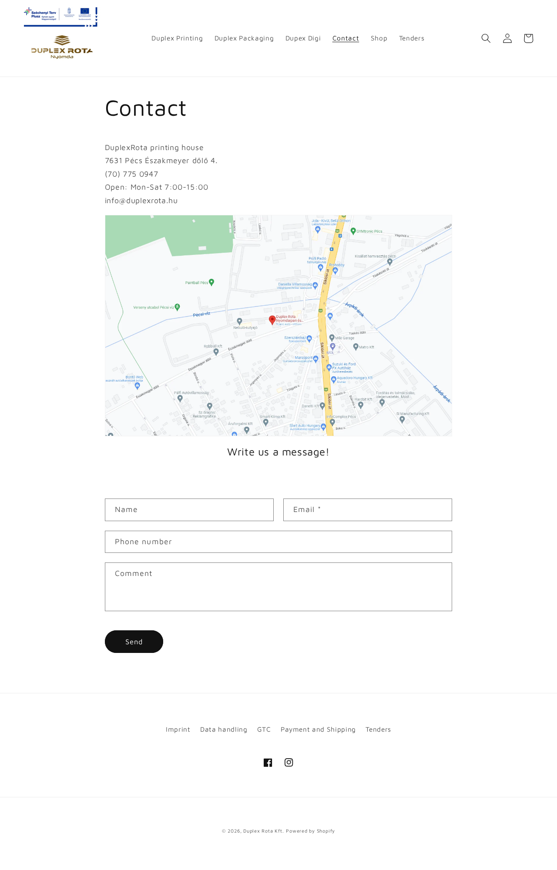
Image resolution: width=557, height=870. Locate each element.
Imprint (178, 729)
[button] (486, 38)
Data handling (224, 729)
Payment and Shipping (318, 729)
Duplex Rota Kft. (263, 830)
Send (134, 641)
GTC (264, 729)
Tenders (378, 729)
